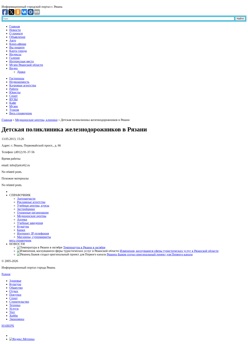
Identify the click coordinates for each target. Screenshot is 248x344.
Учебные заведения (30, 223)
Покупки (15, 294)
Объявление (17, 37)
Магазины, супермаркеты (34, 237)
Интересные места (21, 61)
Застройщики (26, 209)
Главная (14, 26)
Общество (16, 287)
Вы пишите (17, 47)
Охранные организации (33, 212)
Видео (13, 68)
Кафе (12, 102)
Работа (13, 89)
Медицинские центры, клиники (36, 120)
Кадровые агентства (22, 85)
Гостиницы (16, 78)
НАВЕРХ (8, 325)
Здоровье (15, 280)
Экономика (16, 319)
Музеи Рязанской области (26, 64)
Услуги (14, 308)
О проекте (16, 33)
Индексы (15, 54)
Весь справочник (20, 113)
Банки (21, 230)
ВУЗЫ (13, 99)
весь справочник (20, 240)
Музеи (13, 106)
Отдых (13, 291)
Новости (15, 30)
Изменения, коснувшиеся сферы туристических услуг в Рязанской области (169, 251)
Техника (14, 305)
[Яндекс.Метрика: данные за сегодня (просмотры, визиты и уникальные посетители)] (21, 339)
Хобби (13, 315)
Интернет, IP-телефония (33, 233)
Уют (12, 312)
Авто (12, 40)
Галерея (14, 57)
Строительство (19, 301)
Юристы (15, 92)
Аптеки (22, 219)
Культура (23, 226)
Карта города (18, 51)
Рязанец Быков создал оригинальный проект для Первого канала (150, 254)
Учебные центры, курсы (33, 205)
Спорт (13, 95)
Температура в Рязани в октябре (84, 247)
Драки (21, 71)
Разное (6, 274)
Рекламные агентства (31, 202)
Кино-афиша (17, 44)
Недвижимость (19, 82)
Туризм (14, 109)
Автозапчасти (26, 198)
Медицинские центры (31, 216)
